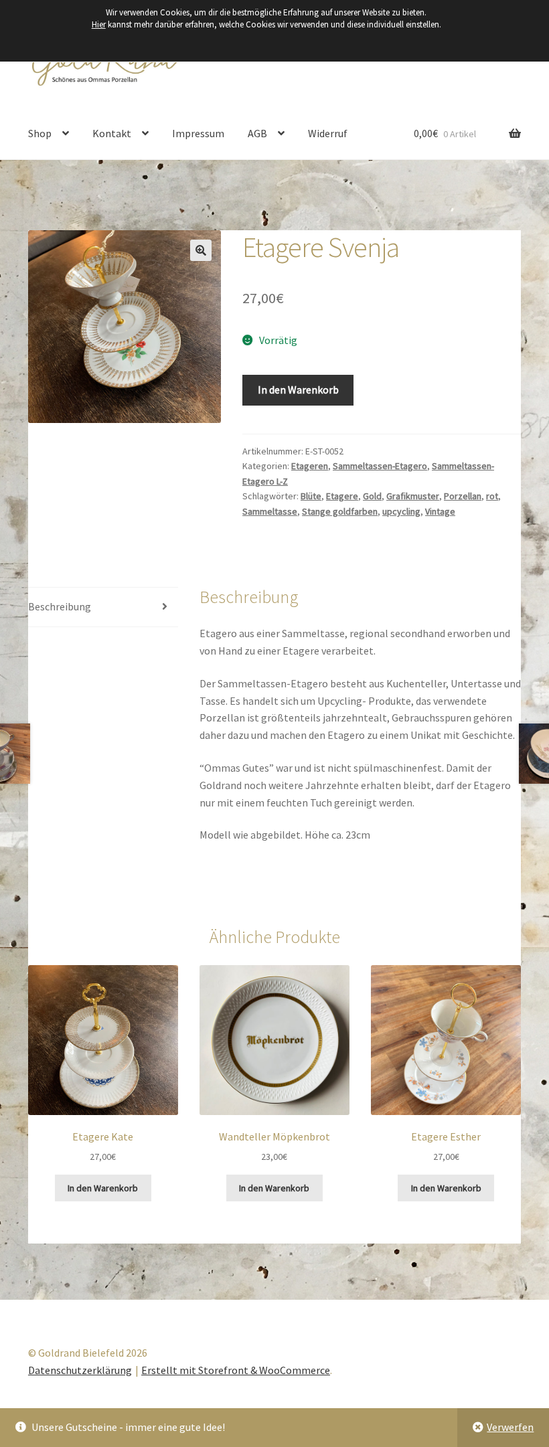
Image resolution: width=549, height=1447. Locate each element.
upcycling (401, 511)
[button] (201, 250)
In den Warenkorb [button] (103, 1188)
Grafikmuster (412, 496)
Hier (99, 24)
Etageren (309, 466)
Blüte (311, 496)
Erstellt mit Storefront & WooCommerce (235, 1370)
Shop (40, 133)
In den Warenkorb (298, 389)
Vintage (440, 511)
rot (492, 496)
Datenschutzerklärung (80, 1370)
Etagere (342, 496)
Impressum (198, 133)
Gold (372, 496)
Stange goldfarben (340, 511)
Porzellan (462, 496)
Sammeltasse (269, 511)
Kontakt (111, 133)
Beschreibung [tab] (59, 606)
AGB (257, 133)
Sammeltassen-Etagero (380, 466)
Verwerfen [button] (510, 1427)
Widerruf (327, 133)
